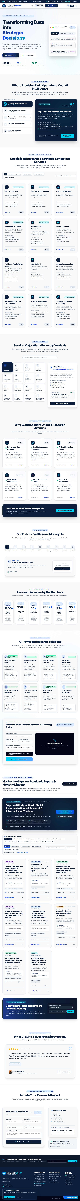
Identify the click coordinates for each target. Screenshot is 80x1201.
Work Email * (8, 1125)
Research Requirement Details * (13, 1131)
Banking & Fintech (53, 1179)
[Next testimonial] (69, 1073)
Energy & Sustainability (23, 842)
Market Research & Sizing (39, 1175)
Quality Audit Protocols (71, 1176)
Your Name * (8, 1119)
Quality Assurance (54, 1199)
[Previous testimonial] (59, 1073)
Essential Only (20, 1197)
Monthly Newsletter (36, 847)
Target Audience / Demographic (13, 745)
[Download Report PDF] (22, 898)
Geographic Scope (24, 739)
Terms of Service (68, 1183)
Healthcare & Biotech (54, 1175)
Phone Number (27, 1125)
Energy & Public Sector (54, 1182)
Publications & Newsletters (40, 1184)
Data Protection (74, 1199)
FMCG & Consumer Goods (42, 839)
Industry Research (28, 174)
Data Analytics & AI (39, 174)
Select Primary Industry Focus (55, 1005)
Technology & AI (30, 839)
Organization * (27, 1119)
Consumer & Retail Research (40, 1182)
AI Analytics (63, 33)
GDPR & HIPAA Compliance (72, 1179)
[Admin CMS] (68, 6)
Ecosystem (54, 33)
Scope (21, 212)
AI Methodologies (69, 1185)
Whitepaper (8, 849)
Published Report (26, 847)
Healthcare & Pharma (19, 839)
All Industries (8, 839)
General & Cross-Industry (48, 842)
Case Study (16, 849)
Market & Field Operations (15, 174)
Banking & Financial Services (57, 839)
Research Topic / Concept (12, 734)
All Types (7, 847)
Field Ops (71, 33)
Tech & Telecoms (53, 1180)
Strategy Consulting (9, 177)
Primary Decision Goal (11, 751)
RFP (72, 6)
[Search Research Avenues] (32, 6)
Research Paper (15, 847)
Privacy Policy (68, 1181)
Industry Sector (9, 739)
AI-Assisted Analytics (38, 1185)
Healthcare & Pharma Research (40, 1179)
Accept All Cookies (9, 1197)
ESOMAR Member (64, 1199)
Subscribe (70, 1012)
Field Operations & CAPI (39, 1177)
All (5, 174)
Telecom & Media (35, 842)
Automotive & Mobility (10, 842)
